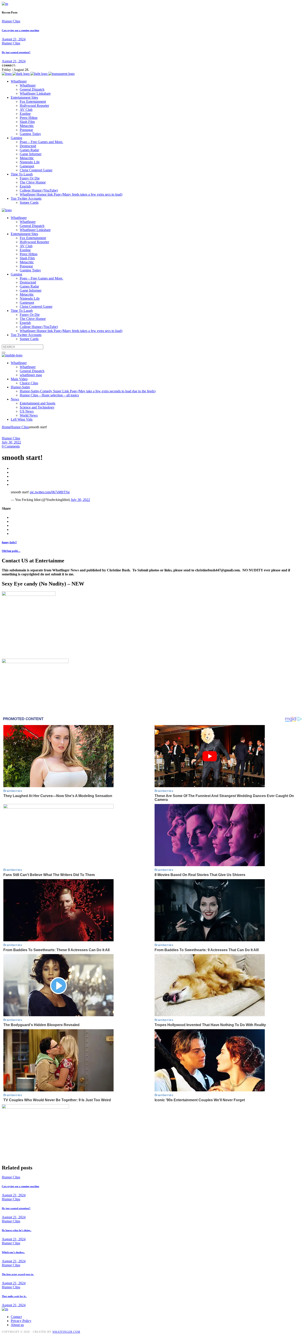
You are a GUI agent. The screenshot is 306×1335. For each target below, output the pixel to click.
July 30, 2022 (11, 442)
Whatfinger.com (66, 1331)
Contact (16, 1317)
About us (17, 1325)
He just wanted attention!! (16, 52)
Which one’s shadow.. (13, 1252)
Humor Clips (11, 21)
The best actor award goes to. (18, 1274)
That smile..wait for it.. (14, 1296)
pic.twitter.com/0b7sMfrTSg (50, 492)
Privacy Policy (21, 1321)
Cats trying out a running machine (20, 30)
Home (6, 427)
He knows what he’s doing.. (16, 1230)
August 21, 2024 (14, 39)
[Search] (3, 352)
